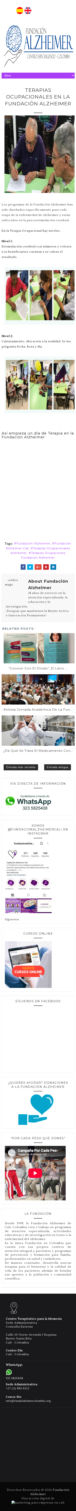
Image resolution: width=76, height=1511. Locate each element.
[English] (27, 13)
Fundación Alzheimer (33, 543)
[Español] (19, 13)
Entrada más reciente (20, 767)
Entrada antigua (57, 767)
